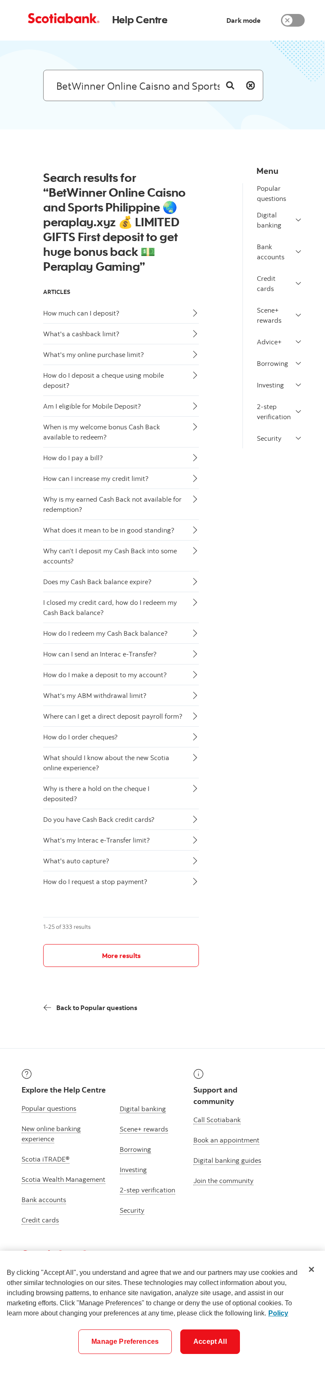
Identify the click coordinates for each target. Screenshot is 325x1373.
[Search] (230, 85)
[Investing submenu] (298, 385)
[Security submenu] (298, 438)
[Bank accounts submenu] (298, 252)
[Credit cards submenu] (298, 283)
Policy (278, 1313)
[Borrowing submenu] (298, 363)
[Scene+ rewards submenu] (298, 315)
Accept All (210, 1341)
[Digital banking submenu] (298, 220)
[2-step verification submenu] (298, 411)
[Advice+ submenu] (298, 342)
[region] (162, 1312)
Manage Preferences (125, 1341)
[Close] (311, 1269)
